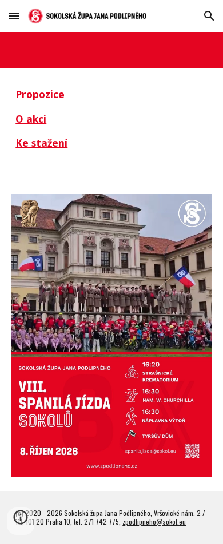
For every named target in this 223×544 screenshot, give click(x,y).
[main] (111, 124)
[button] (13, 15)
